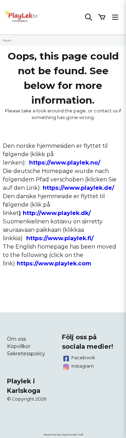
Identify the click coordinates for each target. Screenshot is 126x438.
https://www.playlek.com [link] (54, 263)
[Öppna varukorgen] (101, 17)
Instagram (82, 366)
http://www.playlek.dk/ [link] (57, 213)
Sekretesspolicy (26, 353)
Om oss (16, 339)
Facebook (83, 357)
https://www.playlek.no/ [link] (64, 162)
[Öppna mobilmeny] (115, 17)
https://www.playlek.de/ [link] (78, 188)
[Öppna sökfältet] (88, 17)
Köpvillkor (18, 346)
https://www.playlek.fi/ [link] (59, 238)
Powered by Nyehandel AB (63, 434)
